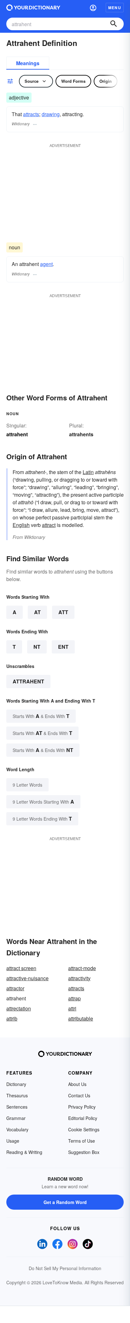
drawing (51, 114)
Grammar (16, 1118)
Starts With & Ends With (41, 716)
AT (37, 612)
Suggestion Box (83, 1152)
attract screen (21, 968)
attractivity (79, 978)
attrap (74, 998)
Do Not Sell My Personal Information (65, 1268)
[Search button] (113, 24)
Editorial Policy (82, 1118)
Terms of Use (81, 1141)
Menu (114, 7)
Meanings (27, 63)
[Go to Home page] (33, 7)
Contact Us (79, 1095)
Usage (12, 1141)
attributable (80, 1018)
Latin (88, 472)
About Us (77, 1084)
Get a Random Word (65, 1202)
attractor (15, 988)
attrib (11, 1018)
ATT (63, 612)
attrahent (28, 681)
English (21, 525)
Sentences (16, 1107)
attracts (31, 114)
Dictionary (16, 1084)
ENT (63, 646)
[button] (93, 7)
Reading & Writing (24, 1152)
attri (72, 1008)
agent (46, 264)
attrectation (18, 1008)
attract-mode (82, 968)
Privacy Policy (82, 1107)
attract (49, 525)
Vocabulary (17, 1129)
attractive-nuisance (27, 978)
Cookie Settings (83, 1129)
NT (36, 646)
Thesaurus (17, 1095)
